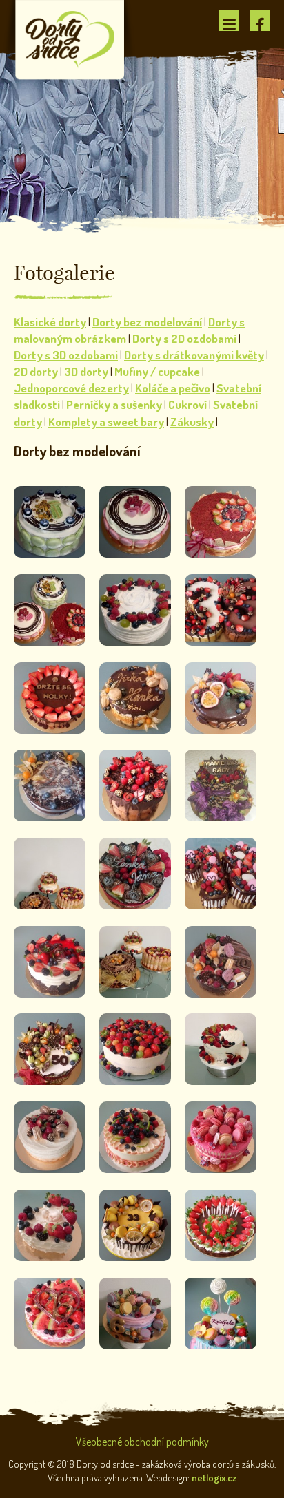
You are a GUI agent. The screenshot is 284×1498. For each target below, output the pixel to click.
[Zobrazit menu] (229, 20)
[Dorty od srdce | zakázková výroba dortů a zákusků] (70, 38)
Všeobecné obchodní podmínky (142, 1441)
